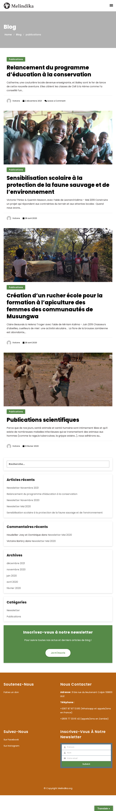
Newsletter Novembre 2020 (23, 500)
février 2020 (14, 588)
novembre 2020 (16, 569)
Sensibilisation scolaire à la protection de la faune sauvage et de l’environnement (58, 185)
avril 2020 (12, 582)
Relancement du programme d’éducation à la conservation (49, 71)
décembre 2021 (16, 563)
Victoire (16, 100)
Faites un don (11, 692)
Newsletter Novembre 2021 (23, 488)
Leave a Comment (56, 100)
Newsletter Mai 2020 (19, 506)
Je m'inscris (58, 653)
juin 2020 (12, 575)
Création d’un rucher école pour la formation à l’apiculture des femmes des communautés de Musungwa (55, 306)
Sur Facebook (11, 739)
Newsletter (13, 610)
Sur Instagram (11, 745)
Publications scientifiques (43, 420)
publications (16, 59)
